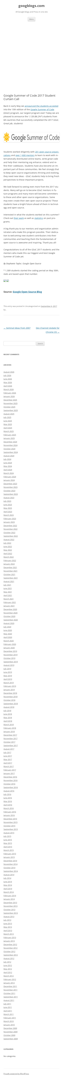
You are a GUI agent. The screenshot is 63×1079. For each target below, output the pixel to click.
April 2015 (8, 846)
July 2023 (7, 501)
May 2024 (8, 466)
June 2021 (8, 588)
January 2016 (9, 815)
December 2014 (10, 860)
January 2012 (9, 983)
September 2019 (11, 661)
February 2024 (10, 476)
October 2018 (9, 700)
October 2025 (9, 407)
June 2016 (8, 798)
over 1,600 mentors (25, 155)
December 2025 (10, 400)
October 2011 (9, 993)
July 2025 (7, 417)
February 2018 (10, 728)
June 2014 (8, 881)
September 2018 (11, 703)
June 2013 (8, 923)
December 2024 (10, 441)
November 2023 (10, 487)
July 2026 (7, 375)
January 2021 (9, 606)
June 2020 (8, 630)
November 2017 (10, 738)
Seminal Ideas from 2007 (17, 328)
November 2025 (10, 403)
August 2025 (9, 414)
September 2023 (11, 494)
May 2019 (8, 675)
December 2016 (10, 777)
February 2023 (10, 518)
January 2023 (9, 522)
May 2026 (8, 382)
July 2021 (7, 585)
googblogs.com (31, 5)
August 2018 (9, 707)
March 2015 (9, 850)
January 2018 (9, 731)
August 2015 (9, 832)
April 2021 (8, 595)
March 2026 (9, 389)
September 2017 (11, 745)
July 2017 (7, 752)
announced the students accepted (41, 106)
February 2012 (10, 979)
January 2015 (9, 857)
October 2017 (9, 742)
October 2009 (9, 1035)
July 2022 (7, 543)
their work (19, 218)
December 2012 (10, 944)
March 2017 (9, 766)
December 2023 (10, 483)
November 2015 (10, 822)
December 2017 (10, 735)
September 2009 (11, 1038)
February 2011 (10, 1017)
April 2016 (8, 805)
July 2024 (7, 459)
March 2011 (9, 1014)
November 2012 (10, 948)
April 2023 (8, 511)
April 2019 (8, 679)
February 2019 (10, 686)
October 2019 (9, 658)
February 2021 (10, 602)
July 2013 (7, 920)
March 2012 (9, 976)
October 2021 (9, 574)
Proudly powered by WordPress (16, 1073)
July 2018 (7, 710)
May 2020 (8, 633)
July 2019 (7, 668)
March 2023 (9, 515)
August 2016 (9, 791)
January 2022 (9, 564)
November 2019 (10, 654)
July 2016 (7, 794)
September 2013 (11, 913)
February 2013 (10, 937)
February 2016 (10, 811)
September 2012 (11, 955)
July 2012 (7, 962)
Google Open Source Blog (27, 291)
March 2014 (9, 892)
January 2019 (9, 689)
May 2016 (8, 801)
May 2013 (8, 927)
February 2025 (10, 434)
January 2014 (9, 899)
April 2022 (8, 553)
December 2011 (10, 986)
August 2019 (9, 665)
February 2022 (10, 560)
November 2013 (10, 906)
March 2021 (9, 599)
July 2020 (7, 626)
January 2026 (9, 396)
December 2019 (10, 651)
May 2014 (8, 885)
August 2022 (9, 539)
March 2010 (9, 1021)
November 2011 (10, 990)
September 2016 (11, 787)
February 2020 (10, 644)
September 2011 (11, 997)
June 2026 (8, 379)
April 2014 (8, 888)
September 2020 (11, 619)
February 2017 (10, 770)
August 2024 (9, 455)
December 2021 (10, 567)
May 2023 (8, 508)
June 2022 (8, 546)
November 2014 (10, 864)
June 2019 (8, 672)
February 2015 (10, 853)
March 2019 (9, 682)
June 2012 (8, 965)
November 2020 (10, 613)
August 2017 (9, 749)
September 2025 (11, 410)
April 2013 (8, 930)
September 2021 (11, 578)
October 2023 (9, 490)
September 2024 (11, 452)
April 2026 (8, 386)
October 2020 (9, 616)
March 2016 (9, 808)
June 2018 (8, 714)
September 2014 (11, 871)
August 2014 (9, 874)
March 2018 (9, 724)
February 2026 (10, 393)
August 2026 (9, 372)
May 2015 (8, 843)
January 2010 (9, 1024)
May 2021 (8, 592)
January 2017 (9, 773)
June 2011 (8, 1007)
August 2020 (9, 623)
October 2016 (9, 784)
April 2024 (8, 469)
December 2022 (10, 525)
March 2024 (9, 473)
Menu (31, 19)
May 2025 (8, 424)
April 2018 (8, 721)
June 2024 (8, 462)
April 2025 (8, 427)
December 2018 (10, 693)
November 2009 (10, 1031)
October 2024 (9, 448)
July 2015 (7, 836)
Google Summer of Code (42, 109)
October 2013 (9, 909)
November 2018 (10, 696)
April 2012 (8, 972)
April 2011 (8, 1010)
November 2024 (10, 445)
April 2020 (8, 637)
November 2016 (10, 780)
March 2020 (9, 640)
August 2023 (9, 497)
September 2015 (11, 829)
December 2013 (10, 902)
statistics (38, 218)
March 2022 (9, 557)
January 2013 (9, 941)
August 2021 (9, 581)
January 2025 (9, 438)
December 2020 (10, 609)
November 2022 (10, 529)
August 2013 (9, 916)
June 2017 (8, 756)
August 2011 (9, 1000)
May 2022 (8, 550)
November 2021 (10, 571)
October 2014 (9, 867)
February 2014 (10, 895)
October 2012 (9, 951)
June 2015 (8, 839)
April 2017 (8, 763)
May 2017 (8, 759)
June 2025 (8, 420)
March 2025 (9, 431)
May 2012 (8, 969)
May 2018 (8, 717)
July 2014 (7, 878)
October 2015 (9, 825)
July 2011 (7, 1003)
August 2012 (9, 958)
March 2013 (9, 934)
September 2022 (11, 536)
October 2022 (9, 532)
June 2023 (8, 504)
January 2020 (9, 647)
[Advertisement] (31, 57)
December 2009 (10, 1028)
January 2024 (9, 480)
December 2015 (10, 818)
